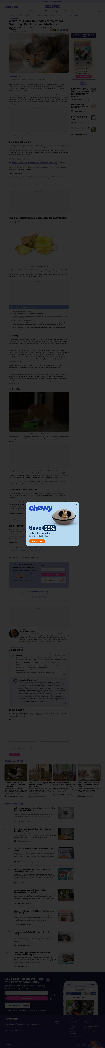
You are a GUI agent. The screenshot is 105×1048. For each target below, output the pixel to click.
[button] (76, 504)
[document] (52, 524)
